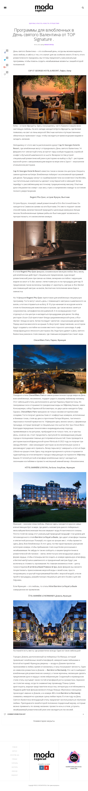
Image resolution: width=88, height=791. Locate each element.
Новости (46, 23)
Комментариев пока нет (17, 714)
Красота (39, 23)
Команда (14, 771)
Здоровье (32, 23)
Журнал (14, 751)
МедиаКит (14, 775)
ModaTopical (49, 44)
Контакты (15, 767)
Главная (14, 747)
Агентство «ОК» (14, 755)
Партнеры (15, 763)
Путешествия (54, 23)
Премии (14, 759)
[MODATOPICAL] (44, 7)
